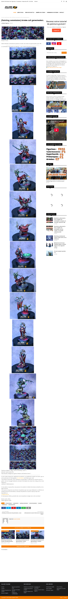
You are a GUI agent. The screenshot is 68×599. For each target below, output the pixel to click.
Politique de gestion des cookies (6, 591)
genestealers (15, 503)
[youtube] (66, 1)
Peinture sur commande (28, 586)
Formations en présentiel (37, 587)
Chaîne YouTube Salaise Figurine (39, 590)
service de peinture (33, 503)
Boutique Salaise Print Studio (28, 592)
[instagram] (64, 1)
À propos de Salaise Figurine (16, 590)
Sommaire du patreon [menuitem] (52, 12)
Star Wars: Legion (49, 590)
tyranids (39, 503)
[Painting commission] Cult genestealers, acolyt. (22, 540)
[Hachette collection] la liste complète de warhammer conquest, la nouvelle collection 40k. (60, 220)
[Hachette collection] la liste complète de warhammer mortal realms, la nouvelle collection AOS (59, 229)
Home (61, 597)
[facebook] (61, 1)
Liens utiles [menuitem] (20, 12)
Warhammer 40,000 (50, 586)
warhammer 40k (8, 17)
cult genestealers (8, 503)
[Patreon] (64, 43)
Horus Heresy (59, 586)
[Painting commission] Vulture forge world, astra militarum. (60, 237)
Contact (36, 1)
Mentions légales (4, 593)
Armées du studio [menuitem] (40, 12)
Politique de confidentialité (15, 593)
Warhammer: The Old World (61, 589)
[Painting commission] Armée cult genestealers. (7, 540)
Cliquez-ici (56, 30)
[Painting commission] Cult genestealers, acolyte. (37, 540)
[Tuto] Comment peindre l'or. (60, 252)
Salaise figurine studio (13, 597)
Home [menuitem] (14, 12)
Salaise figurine (5, 23)
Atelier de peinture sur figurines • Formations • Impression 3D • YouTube (17, 1)
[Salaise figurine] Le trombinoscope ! (55, 181)
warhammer (4, 504)
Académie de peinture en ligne (28, 589)
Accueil (2, 17)
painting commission (24, 503)
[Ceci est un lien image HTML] (53, 67)
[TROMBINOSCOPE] (56, 173)
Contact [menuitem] (61, 12)
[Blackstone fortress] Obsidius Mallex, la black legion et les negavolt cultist (60, 245)
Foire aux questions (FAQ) (16, 587)
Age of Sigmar (49, 588)
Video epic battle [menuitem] (29, 12)
